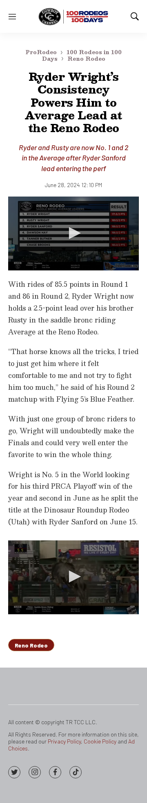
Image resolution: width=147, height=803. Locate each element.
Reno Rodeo (86, 58)
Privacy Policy (64, 741)
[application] (73, 233)
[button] (73, 233)
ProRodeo (41, 52)
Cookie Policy (100, 741)
